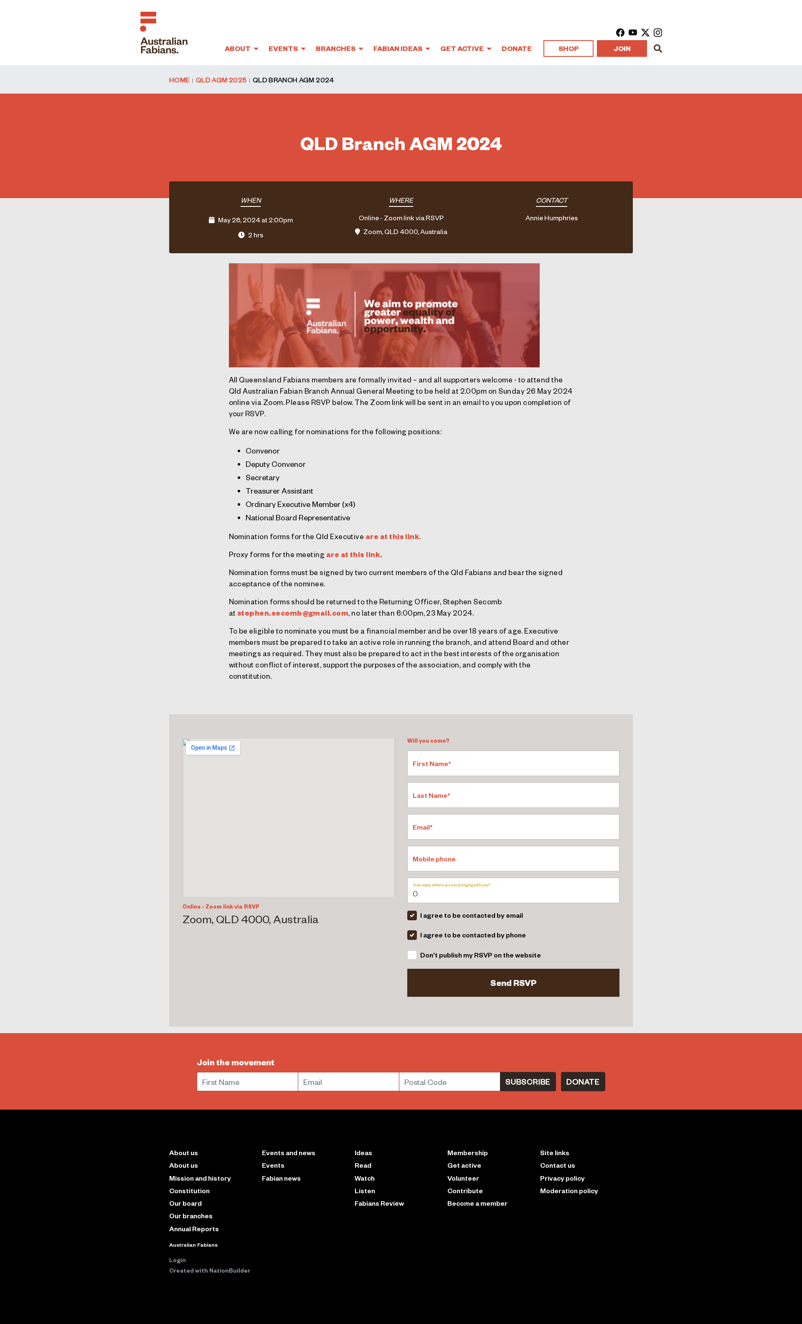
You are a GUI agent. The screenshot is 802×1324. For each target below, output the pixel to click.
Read (363, 1165)
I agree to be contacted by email (471, 915)
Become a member (477, 1203)
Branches (336, 48)
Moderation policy (569, 1190)
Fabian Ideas (398, 48)
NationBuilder (229, 1270)
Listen (365, 1190)
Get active (464, 1165)
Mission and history (200, 1178)
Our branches (191, 1215)
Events (284, 48)
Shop (568, 48)
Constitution (189, 1190)
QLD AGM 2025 (221, 79)
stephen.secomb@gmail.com (292, 612)
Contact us (557, 1165)
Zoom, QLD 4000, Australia (405, 231)
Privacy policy (562, 1178)
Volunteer (463, 1178)
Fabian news (281, 1178)
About (238, 48)
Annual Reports (194, 1228)
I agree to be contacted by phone (473, 934)
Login (177, 1259)
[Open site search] (658, 48)
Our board (185, 1203)
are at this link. (354, 554)
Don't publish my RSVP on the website (480, 954)
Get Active (462, 48)
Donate (517, 48)
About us (183, 1165)
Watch (365, 1178)
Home (179, 79)
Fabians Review (379, 1203)
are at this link (392, 536)
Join (622, 48)
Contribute (465, 1190)
